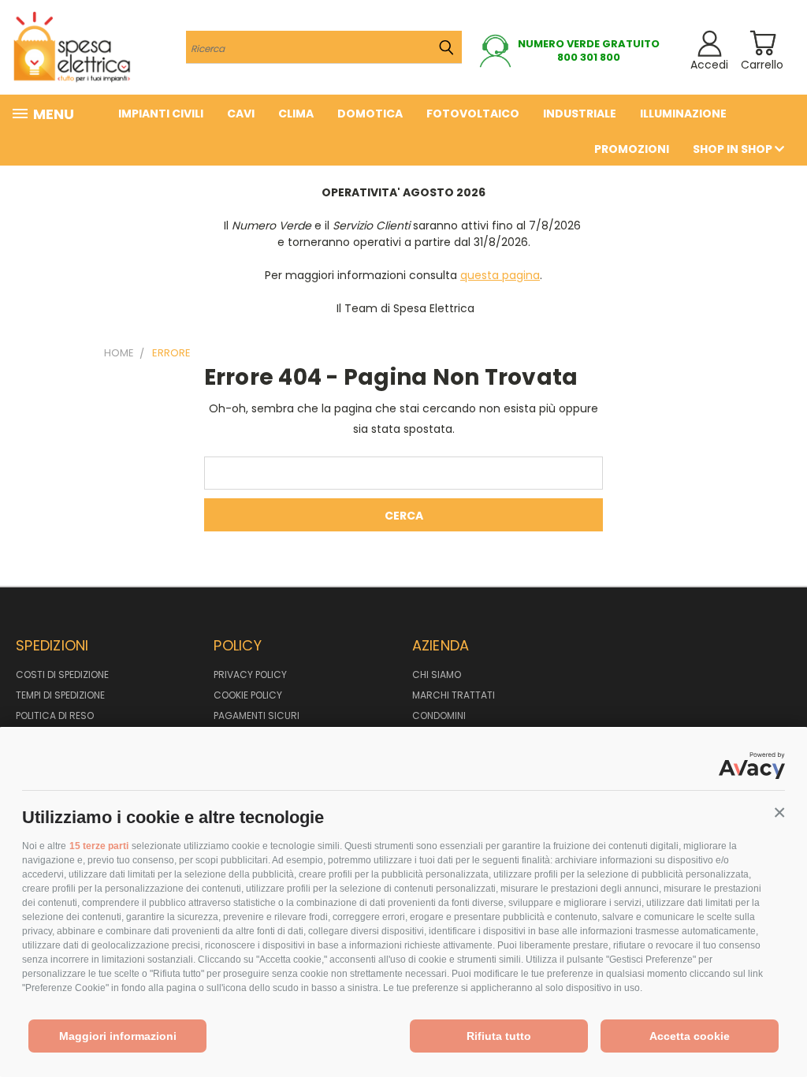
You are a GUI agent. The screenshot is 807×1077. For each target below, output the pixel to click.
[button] (779, 812)
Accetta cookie (689, 1036)
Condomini (439, 715)
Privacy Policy (250, 674)
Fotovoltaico (472, 113)
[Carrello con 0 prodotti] (762, 43)
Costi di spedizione (62, 674)
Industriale (579, 113)
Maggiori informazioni (118, 1036)
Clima (296, 113)
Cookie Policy (248, 695)
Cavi (241, 113)
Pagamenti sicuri (256, 715)
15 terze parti (98, 846)
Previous (783, 1027)
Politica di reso (55, 715)
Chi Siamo (436, 674)
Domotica (370, 113)
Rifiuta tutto (499, 1036)
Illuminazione (683, 113)
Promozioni (631, 149)
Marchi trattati (453, 695)
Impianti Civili (160, 113)
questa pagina (500, 275)
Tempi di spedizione (60, 695)
